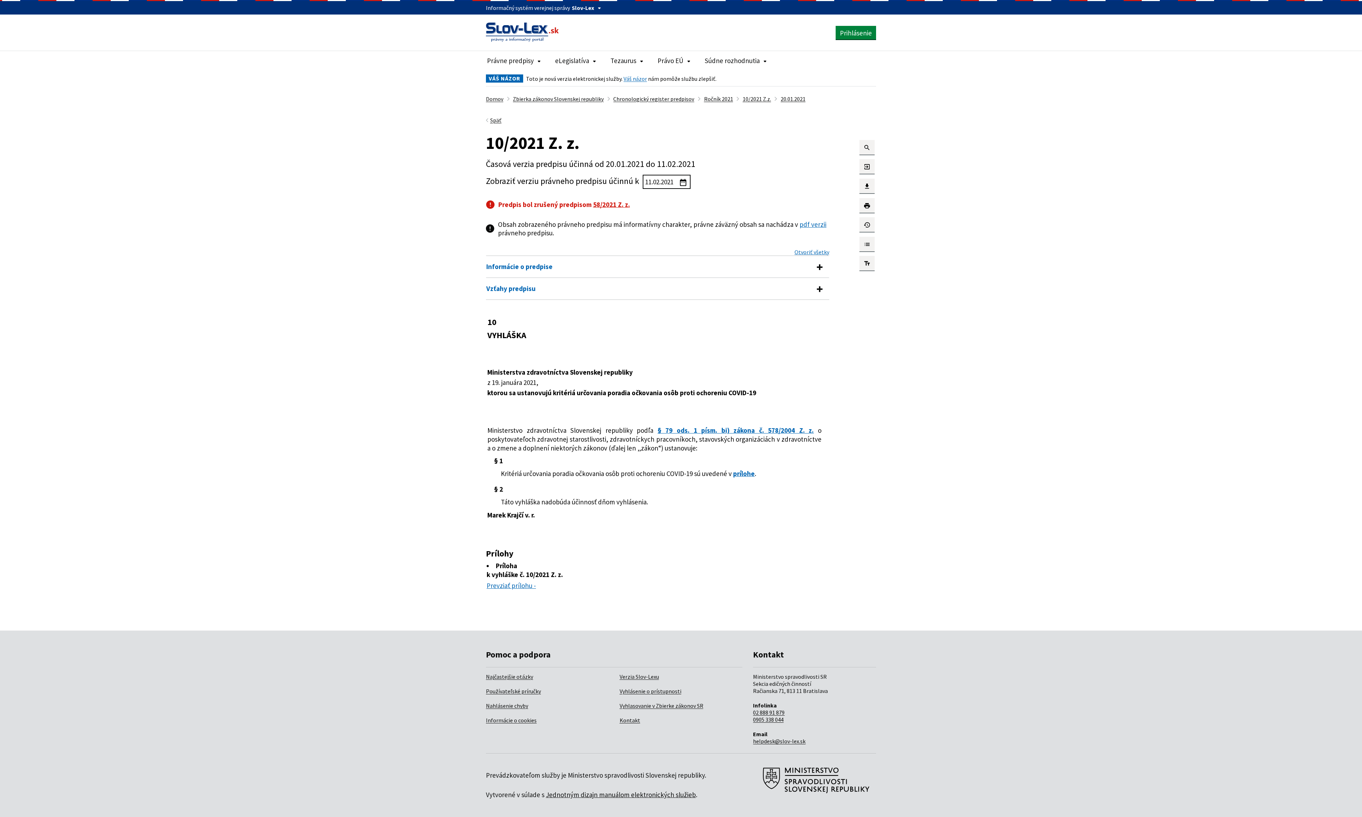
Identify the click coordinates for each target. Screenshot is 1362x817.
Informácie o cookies (511, 720)
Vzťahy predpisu (511, 288)
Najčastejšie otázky (509, 676)
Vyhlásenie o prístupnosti (650, 691)
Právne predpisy (510, 60)
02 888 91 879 (769, 712)
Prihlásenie (856, 33)
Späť (496, 120)
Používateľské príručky (513, 691)
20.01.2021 (793, 98)
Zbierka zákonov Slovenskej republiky (558, 98)
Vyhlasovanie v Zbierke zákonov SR (661, 705)
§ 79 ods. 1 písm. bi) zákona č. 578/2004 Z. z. (736, 430)
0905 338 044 (768, 719)
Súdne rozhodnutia (732, 60)
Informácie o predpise (519, 266)
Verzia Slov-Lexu (639, 676)
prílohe (744, 473)
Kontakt (630, 720)
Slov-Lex (583, 7)
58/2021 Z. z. (611, 204)
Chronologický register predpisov (653, 98)
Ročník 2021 (718, 98)
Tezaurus (623, 60)
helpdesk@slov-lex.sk (779, 741)
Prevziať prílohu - (511, 585)
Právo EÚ (670, 60)
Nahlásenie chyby (507, 705)
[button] (867, 147)
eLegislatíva (572, 60)
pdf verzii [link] (812, 224)
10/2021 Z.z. (757, 98)
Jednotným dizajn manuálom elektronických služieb (621, 794)
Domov (494, 98)
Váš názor (635, 78)
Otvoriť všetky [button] (811, 252)
